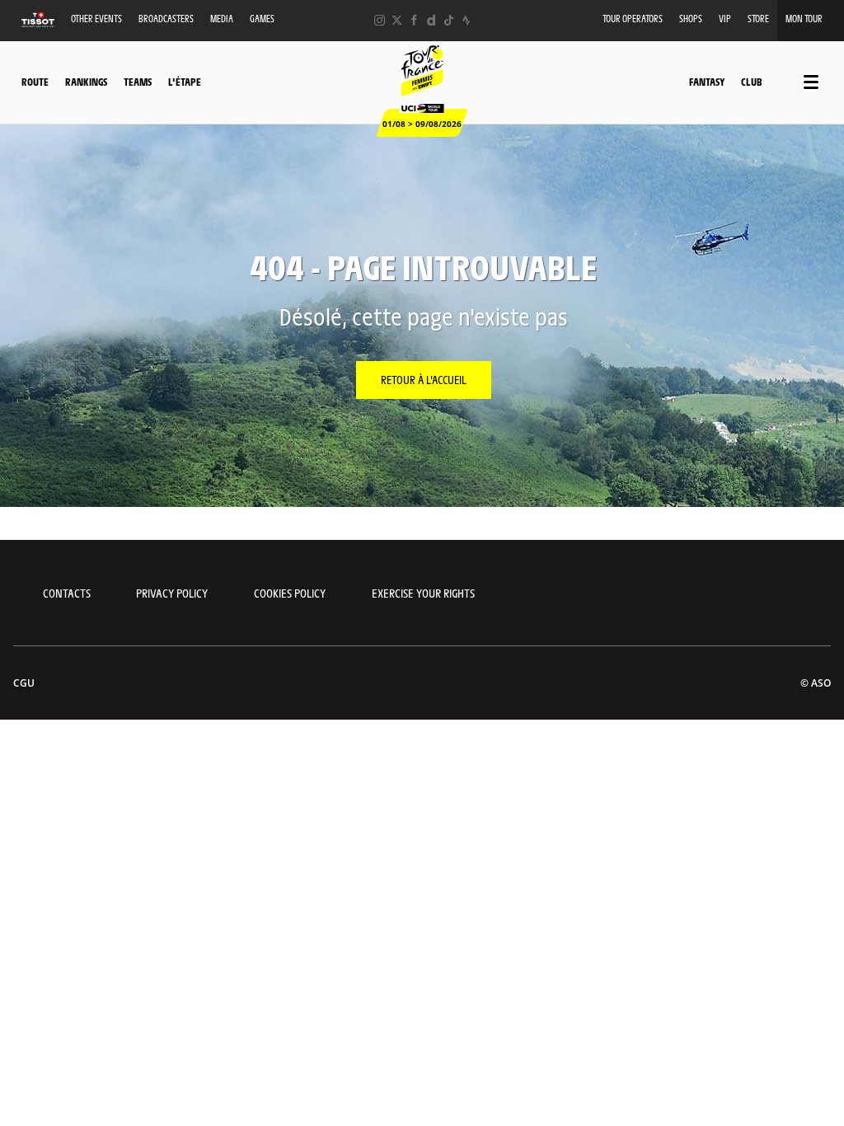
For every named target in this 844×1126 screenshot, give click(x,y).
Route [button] (35, 81)
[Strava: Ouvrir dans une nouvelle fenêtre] (466, 20)
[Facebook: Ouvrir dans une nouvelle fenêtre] (414, 20)
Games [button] (262, 18)
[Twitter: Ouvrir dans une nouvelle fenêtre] (397, 20)
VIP (725, 18)
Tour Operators (633, 18)
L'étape (184, 81)
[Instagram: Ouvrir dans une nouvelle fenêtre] (379, 20)
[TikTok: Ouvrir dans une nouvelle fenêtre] (448, 20)
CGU (24, 683)
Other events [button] (96, 18)
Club (751, 81)
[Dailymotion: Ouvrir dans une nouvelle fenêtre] (431, 20)
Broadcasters (166, 18)
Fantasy (706, 81)
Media (221, 18)
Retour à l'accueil (424, 379)
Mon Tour (804, 18)
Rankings (86, 81)
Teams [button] (138, 81)
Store (758, 18)
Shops (690, 18)
